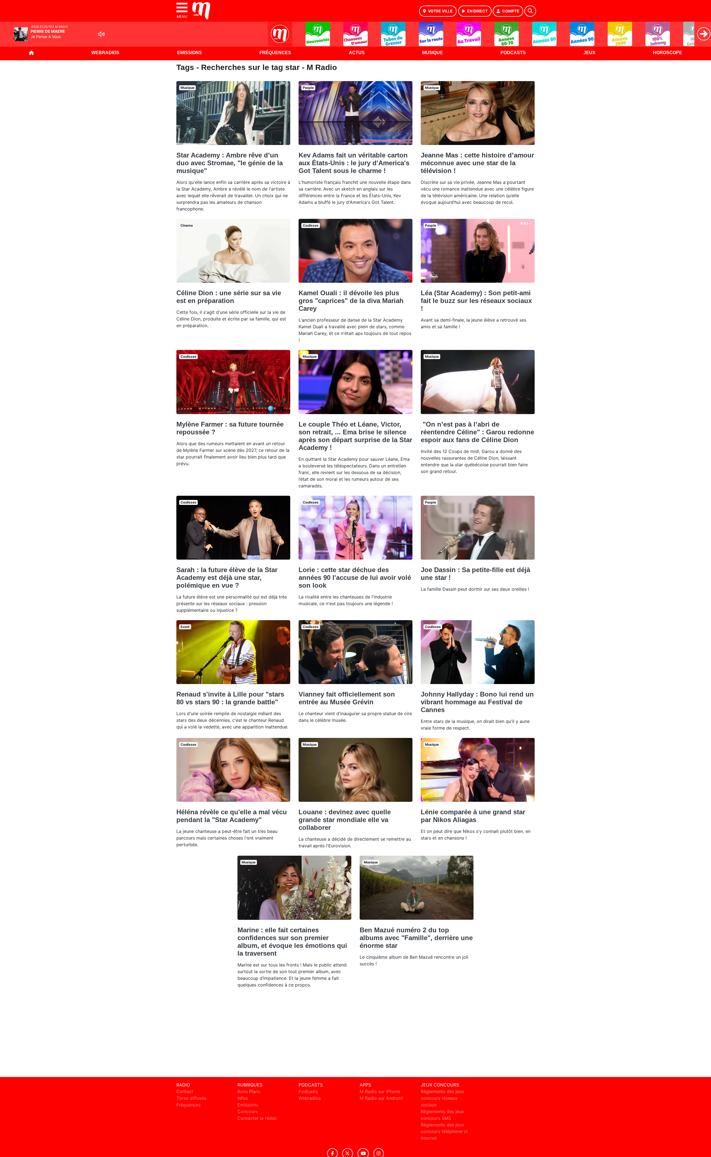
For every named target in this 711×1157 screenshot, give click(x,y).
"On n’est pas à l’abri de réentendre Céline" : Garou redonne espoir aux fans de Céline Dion (477, 432)
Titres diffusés (191, 1098)
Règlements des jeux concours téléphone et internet (444, 1131)
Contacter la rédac (257, 1118)
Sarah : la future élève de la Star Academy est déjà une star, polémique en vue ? (226, 577)
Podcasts (513, 52)
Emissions (189, 52)
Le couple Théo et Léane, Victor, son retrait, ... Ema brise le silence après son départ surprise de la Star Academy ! (355, 435)
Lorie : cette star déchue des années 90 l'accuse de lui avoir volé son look (355, 577)
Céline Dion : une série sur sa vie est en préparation (228, 296)
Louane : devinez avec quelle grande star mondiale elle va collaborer (345, 819)
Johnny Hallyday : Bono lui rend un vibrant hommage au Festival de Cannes (477, 701)
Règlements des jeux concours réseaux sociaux (442, 1098)
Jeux (589, 52)
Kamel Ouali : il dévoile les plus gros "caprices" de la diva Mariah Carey (351, 300)
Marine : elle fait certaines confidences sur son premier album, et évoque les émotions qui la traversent (292, 941)
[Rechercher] (530, 11)
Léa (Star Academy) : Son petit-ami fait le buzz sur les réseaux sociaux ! (476, 300)
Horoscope (667, 52)
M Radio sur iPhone (380, 1091)
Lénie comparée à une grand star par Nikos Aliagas (473, 815)
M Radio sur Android (381, 1098)
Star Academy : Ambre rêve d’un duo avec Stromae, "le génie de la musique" (229, 162)
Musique (432, 52)
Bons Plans (248, 1091)
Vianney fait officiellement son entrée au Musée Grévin (347, 698)
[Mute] (101, 34)
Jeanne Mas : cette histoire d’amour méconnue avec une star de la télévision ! (477, 162)
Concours (247, 1111)
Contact (184, 1091)
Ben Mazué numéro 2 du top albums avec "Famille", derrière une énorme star (416, 937)
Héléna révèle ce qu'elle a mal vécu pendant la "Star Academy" (231, 815)
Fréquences (275, 52)
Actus (357, 52)
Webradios (105, 52)
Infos (242, 1098)
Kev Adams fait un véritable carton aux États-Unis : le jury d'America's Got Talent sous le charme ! (354, 162)
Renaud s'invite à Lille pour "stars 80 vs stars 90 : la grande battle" (230, 698)
